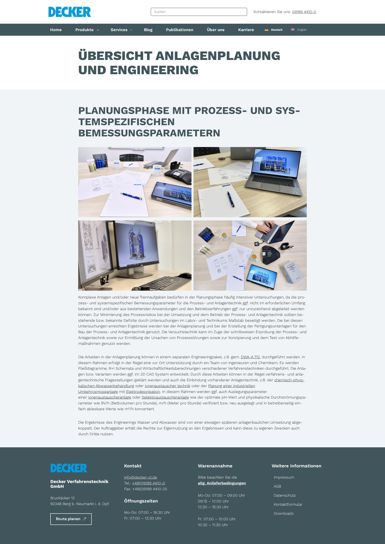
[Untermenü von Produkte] (98, 29)
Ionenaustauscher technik (167, 386)
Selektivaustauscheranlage (165, 397)
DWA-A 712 (250, 357)
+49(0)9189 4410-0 (148, 483)
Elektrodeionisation (143, 391)
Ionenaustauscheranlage (109, 397)
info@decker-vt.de (140, 477)
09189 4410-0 (304, 11)
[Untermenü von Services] (131, 30)
